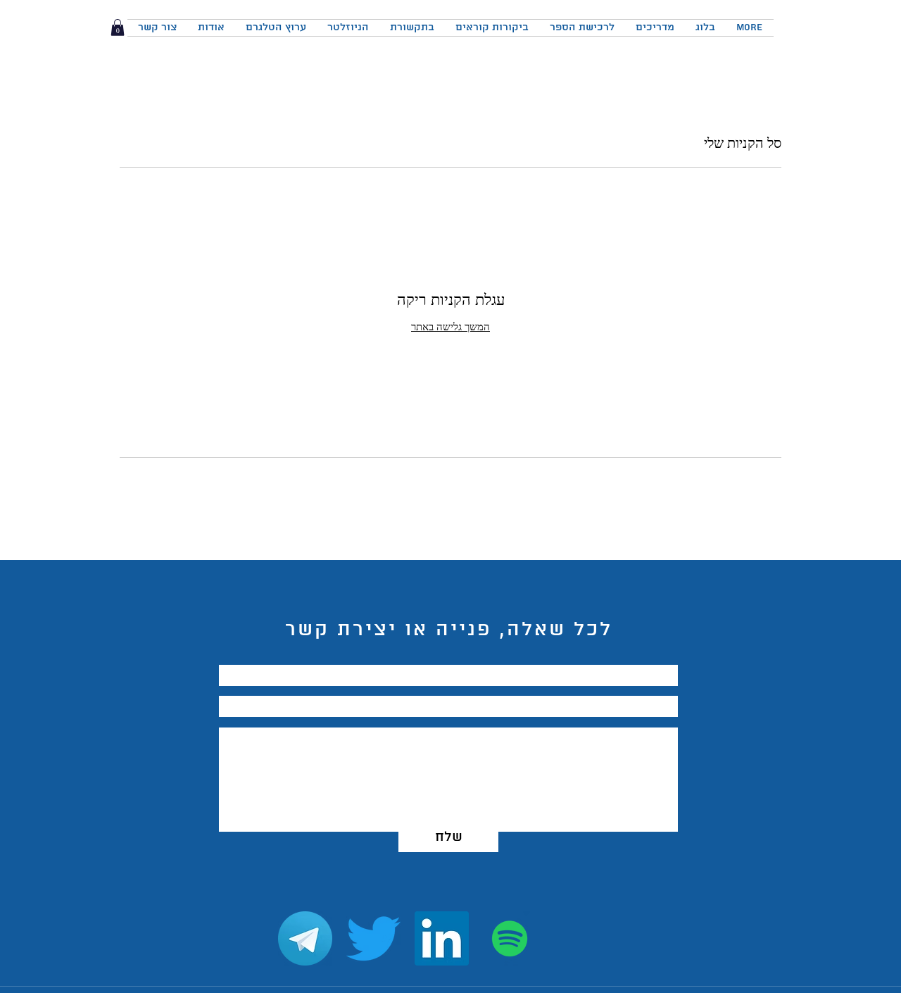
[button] (118, 27)
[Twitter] (373, 938)
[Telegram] (305, 938)
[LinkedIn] (442, 938)
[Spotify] (510, 938)
